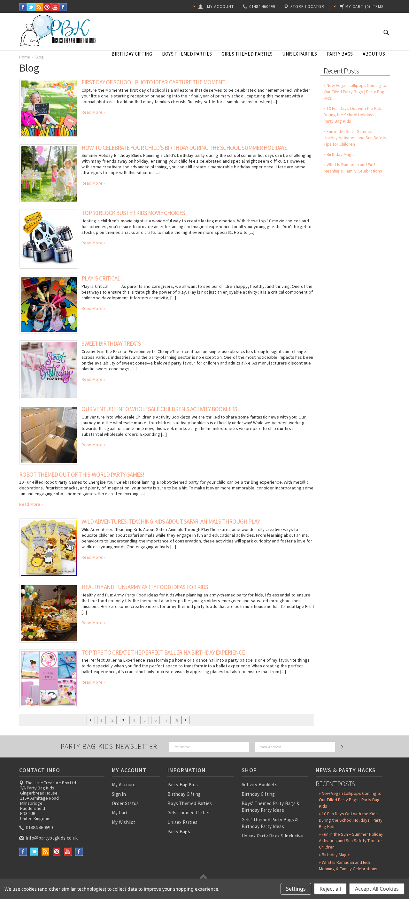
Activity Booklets (259, 784)
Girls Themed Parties (247, 54)
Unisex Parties (299, 54)
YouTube (55, 7)
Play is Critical (100, 278)
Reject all (330, 888)
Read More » (93, 112)
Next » (185, 720)
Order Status (125, 803)
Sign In (119, 794)
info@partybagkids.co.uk (51, 838)
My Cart (120, 813)
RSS (39, 7)
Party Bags (340, 54)
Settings (296, 888)
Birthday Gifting (132, 54)
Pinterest (47, 7)
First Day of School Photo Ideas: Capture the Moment (153, 82)
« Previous (91, 720)
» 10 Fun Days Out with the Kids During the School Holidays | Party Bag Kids (353, 114)
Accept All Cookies (377, 888)
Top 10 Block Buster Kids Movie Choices (133, 213)
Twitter (31, 7)
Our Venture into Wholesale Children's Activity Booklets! (160, 409)
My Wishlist (123, 822)
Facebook (23, 7)
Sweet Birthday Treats (111, 343)
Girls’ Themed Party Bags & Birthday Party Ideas (270, 823)
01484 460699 (39, 828)
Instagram (63, 7)
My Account (124, 784)
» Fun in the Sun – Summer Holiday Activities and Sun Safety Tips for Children (355, 137)
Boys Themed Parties (187, 54)
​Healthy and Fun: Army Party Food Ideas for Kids (144, 587)
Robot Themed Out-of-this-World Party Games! (81, 474)
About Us (374, 54)
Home (24, 57)
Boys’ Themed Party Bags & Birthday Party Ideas (271, 806)
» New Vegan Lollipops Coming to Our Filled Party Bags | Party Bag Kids (355, 91)
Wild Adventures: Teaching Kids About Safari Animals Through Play (170, 521)
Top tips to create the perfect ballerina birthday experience (163, 652)
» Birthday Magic (339, 154)
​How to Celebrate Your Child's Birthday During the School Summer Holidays (184, 147)
